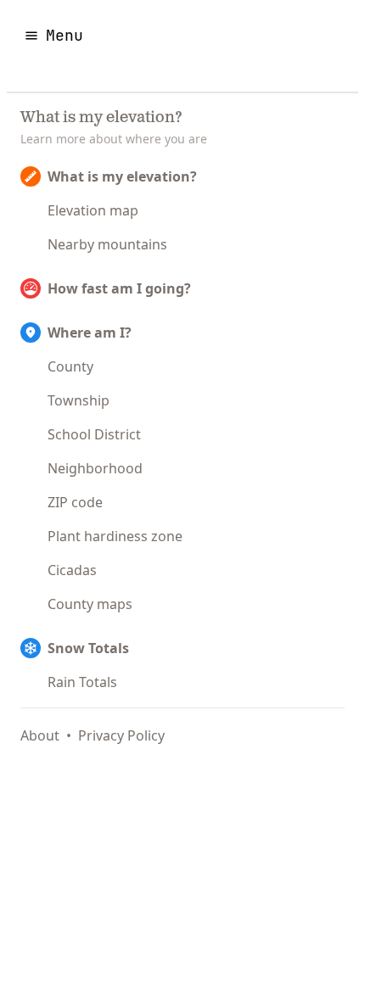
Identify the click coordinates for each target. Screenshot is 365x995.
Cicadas (72, 570)
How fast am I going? (119, 288)
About (39, 735)
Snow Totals (88, 648)
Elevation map (93, 210)
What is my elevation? (122, 176)
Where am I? (90, 332)
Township (79, 400)
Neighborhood (95, 468)
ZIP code (75, 502)
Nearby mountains (107, 244)
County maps (90, 604)
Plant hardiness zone (115, 536)
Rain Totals (82, 682)
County (70, 366)
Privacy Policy (121, 735)
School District (94, 434)
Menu (64, 35)
